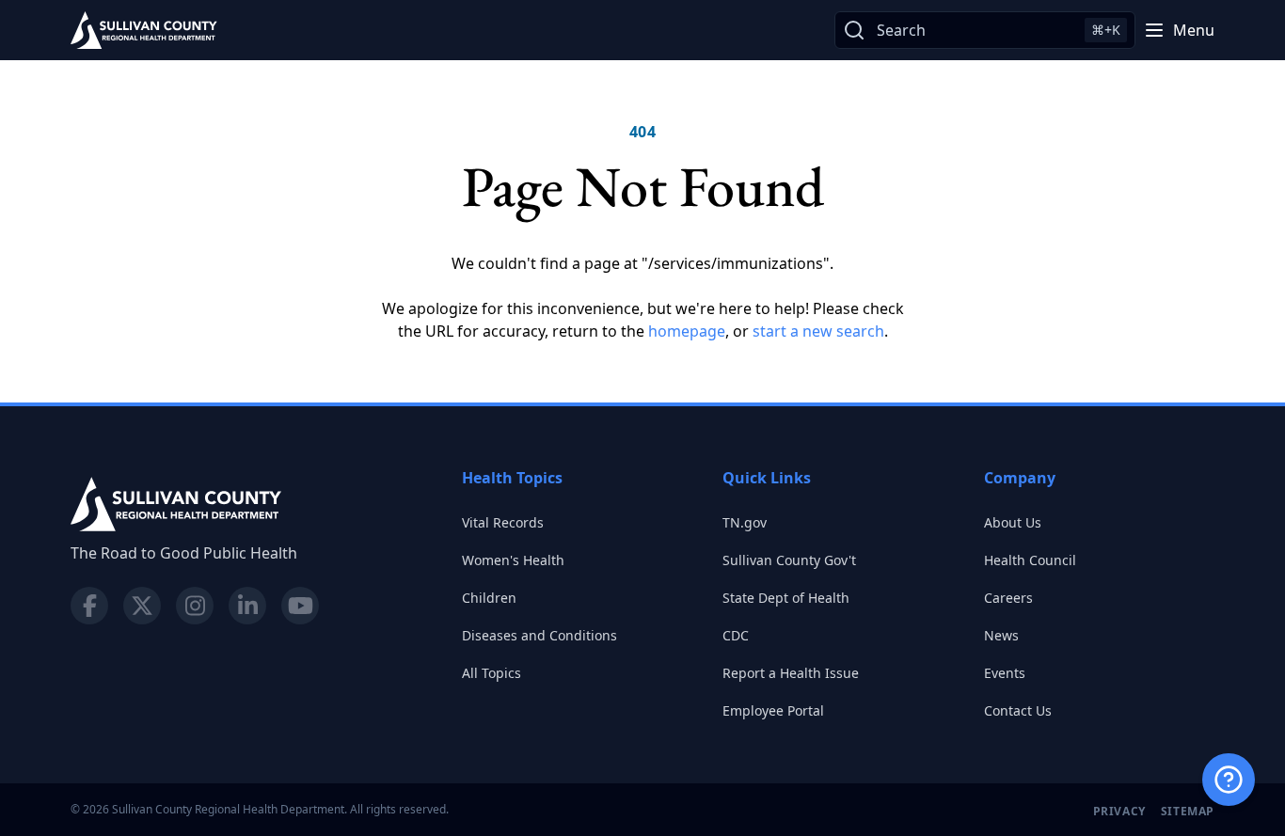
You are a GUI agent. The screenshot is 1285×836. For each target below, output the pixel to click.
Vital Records (503, 522)
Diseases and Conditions (539, 635)
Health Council (1030, 560)
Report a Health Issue (790, 673)
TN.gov (744, 522)
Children (489, 598)
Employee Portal (773, 710)
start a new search (818, 331)
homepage (686, 331)
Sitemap (1187, 811)
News (1001, 635)
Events (1004, 673)
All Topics (491, 673)
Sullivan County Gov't (789, 560)
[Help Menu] (1228, 779)
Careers (1008, 598)
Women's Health (513, 560)
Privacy (1119, 811)
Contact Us (1018, 710)
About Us (1012, 522)
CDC (735, 635)
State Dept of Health (785, 598)
